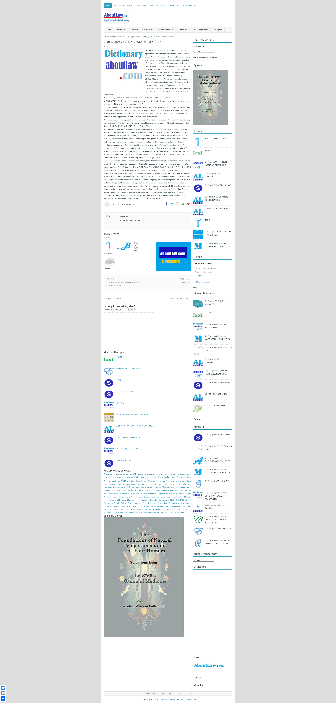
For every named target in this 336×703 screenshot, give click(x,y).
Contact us (186, 693)
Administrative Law (124, 474)
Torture (169, 509)
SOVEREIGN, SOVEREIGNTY (128, 437)
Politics (124, 503)
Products (188, 503)
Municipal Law (132, 500)
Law (123, 497)
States (139, 509)
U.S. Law (114, 512)
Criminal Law (184, 481)
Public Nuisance (129, 506)
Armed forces (152, 474)
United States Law (124, 513)
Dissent (165, 484)
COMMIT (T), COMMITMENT (217, 208)
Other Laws (184, 499)
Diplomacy (145, 484)
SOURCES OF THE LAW (125, 391)
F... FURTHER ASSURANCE (216, 405)
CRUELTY (185, 282)
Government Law (139, 490)
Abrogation (110, 474)
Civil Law (139, 477)
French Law (184, 487)
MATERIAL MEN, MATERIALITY (129, 449)
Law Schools (118, 5)
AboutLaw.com (189, 5)
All (135, 474)
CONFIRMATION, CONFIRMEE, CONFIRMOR (135, 426)
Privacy (163, 693)
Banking (173, 474)
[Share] (3, 698)
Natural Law (153, 500)
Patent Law (108, 503)
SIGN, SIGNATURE (123, 460)
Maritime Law (178, 497)
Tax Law (147, 509)
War (148, 512)
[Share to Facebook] (166, 203)
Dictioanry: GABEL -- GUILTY (217, 481)
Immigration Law (184, 490)
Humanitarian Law (168, 490)
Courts (173, 481)
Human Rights (155, 491)
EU (125, 487)
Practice (115, 204)
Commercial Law (166, 477)
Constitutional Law (112, 481)
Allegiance (142, 474)
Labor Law (118, 497)
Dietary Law (135, 484)
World (180, 512)
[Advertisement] (147, 332)
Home (107, 5)
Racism (153, 506)
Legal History (155, 497)
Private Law (163, 503)
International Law (136, 493)
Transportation (185, 509)
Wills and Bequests (170, 513)
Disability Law (155, 484)
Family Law (157, 487)
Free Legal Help (199, 46)
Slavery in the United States (124, 509)
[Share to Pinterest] (188, 203)
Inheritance (108, 494)
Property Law (109, 506)
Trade (175, 509)
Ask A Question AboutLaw (204, 52)
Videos (130, 5)
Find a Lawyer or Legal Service (205, 57)
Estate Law (112, 487)
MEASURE (120, 403)
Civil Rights (150, 477)
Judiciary (169, 494)
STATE (118, 380)
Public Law (119, 506)
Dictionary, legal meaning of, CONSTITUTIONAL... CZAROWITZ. (216, 496)
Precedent (147, 503)
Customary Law (109, 484)
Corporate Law (153, 481)
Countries (164, 481)
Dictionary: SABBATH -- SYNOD (218, 185)
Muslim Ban (142, 500)
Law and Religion (131, 497)
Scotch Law (108, 509)
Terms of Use (173, 693)
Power (130, 503)
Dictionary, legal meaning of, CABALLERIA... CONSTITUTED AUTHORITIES (218, 519)
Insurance (117, 494)
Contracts (127, 480)
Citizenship (129, 477)
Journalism (151, 494)
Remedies (172, 506)
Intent (124, 494)
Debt (120, 484)
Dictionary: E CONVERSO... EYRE (129, 368)
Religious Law (162, 506)
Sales (189, 506)
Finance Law (168, 487)
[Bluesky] (3, 688)
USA (133, 512)
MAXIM (119, 357)
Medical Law (113, 500)
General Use (109, 490)
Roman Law (180, 506)
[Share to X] (172, 203)
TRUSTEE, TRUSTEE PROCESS (218, 139)
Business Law (183, 474)
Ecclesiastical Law (177, 484)
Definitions (126, 484)
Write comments (179, 298)
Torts (163, 509)
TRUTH (208, 220)
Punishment (142, 506)
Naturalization (164, 500)
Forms (177, 487)
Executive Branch (143, 487)
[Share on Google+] (177, 203)
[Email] (3, 693)
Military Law (122, 500)
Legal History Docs (157, 5)
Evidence (131, 487)
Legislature (165, 497)
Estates (121, 487)
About (155, 693)
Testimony (155, 509)
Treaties (107, 512)
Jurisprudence (174, 5)
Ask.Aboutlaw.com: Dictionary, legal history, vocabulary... (175, 699)
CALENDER (118, 477)
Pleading (117, 503)
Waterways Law (156, 512)
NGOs (173, 500)
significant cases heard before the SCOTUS (133, 414)
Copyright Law (141, 481)
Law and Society (144, 497)
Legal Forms (141, 5)
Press (154, 503)
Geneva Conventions (122, 491)
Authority (163, 474)
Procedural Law (126, 204)
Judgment (161, 494)
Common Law (184, 477)
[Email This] (183, 203)
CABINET (108, 477)
